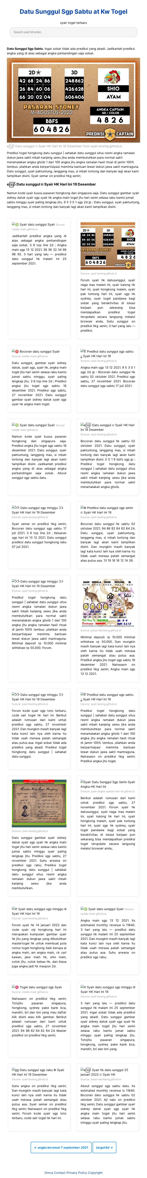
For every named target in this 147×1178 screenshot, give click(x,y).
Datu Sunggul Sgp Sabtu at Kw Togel (73, 11)
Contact (60, 1173)
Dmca (49, 1173)
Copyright (95, 1173)
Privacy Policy (77, 1173)
